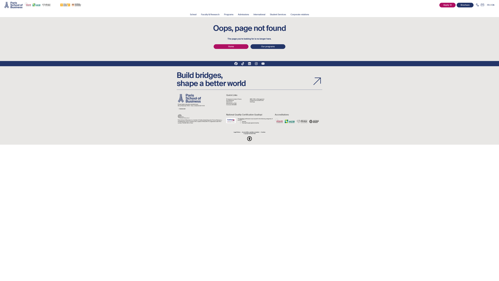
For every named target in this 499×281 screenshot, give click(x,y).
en (492, 5)
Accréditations (230, 100)
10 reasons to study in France (233, 99)
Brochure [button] (465, 5)
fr (488, 5)
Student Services (278, 14)
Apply (446, 5)
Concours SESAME (231, 105)
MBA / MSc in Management (257, 99)
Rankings (252, 102)
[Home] (13, 5)
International (259, 14)
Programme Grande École (257, 100)
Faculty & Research (210, 14)
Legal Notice (237, 132)
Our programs (268, 46)
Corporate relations (300, 14)
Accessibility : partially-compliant (250, 132)
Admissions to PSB (231, 103)
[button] (249, 138)
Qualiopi (242, 119)
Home (231, 46)
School (193, 14)
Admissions (243, 14)
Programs (228, 14)
